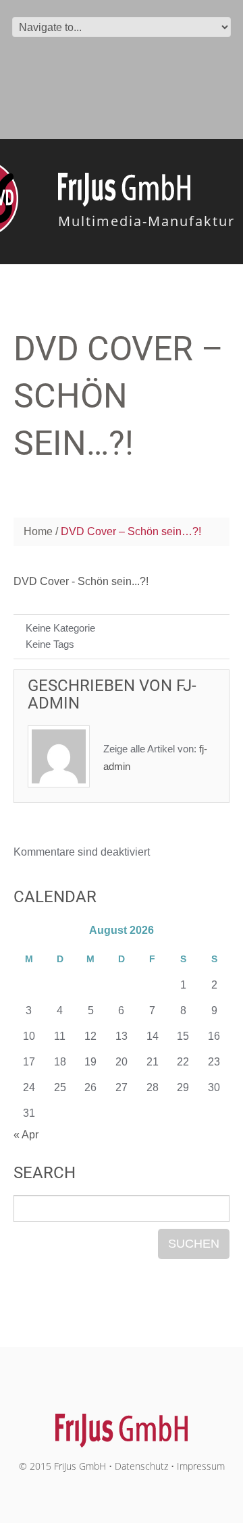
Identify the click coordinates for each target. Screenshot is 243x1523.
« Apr (26, 1134)
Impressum (201, 1466)
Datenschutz (141, 1466)
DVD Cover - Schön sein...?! (81, 581)
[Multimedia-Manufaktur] (121, 1423)
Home (38, 531)
